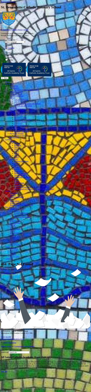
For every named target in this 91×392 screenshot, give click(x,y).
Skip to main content (8, 2)
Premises (13, 241)
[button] (6, 39)
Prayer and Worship (17, 133)
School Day (14, 243)
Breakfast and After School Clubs (21, 205)
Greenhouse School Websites (24, 346)
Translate (11, 48)
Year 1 (16, 147)
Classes (12, 141)
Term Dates (14, 251)
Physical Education (21, 173)
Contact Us (9, 259)
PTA (11, 199)
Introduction (14, 86)
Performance (14, 239)
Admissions (14, 209)
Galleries (13, 255)
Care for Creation (20, 122)
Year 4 (16, 153)
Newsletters (14, 249)
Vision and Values (16, 94)
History (16, 169)
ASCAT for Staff (20, 102)
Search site (4, 352)
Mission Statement (16, 92)
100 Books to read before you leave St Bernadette (31, 187)
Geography (18, 171)
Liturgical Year (19, 135)
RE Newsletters (19, 114)
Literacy (17, 163)
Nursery (17, 143)
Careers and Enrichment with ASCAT (27, 104)
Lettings (12, 237)
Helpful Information (17, 197)
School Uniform (15, 203)
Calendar (13, 253)
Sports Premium (15, 245)
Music (16, 179)
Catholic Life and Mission (19, 112)
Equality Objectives (17, 96)
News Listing (14, 257)
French (16, 181)
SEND (12, 231)
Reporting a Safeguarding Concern (26, 90)
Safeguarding (14, 88)
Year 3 (16, 151)
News (7, 247)
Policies (12, 225)
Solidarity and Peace (21, 131)
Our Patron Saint (20, 118)
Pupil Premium (15, 229)
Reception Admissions (22, 217)
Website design (6, 346)
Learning (8, 139)
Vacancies (13, 108)
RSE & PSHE (19, 183)
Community (18, 124)
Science (17, 167)
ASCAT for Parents (21, 100)
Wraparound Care (16, 233)
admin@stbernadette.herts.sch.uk (12, 339)
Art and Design (19, 175)
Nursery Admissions (21, 215)
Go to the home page (8, 273)
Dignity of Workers (21, 126)
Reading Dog (14, 137)
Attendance (14, 193)
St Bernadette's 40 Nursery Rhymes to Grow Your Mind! (34, 189)
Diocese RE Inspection (18, 110)
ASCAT (13, 98)
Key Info (8, 207)
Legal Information (10, 343)
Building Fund (15, 221)
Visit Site (4, 371)
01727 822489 (6, 337)
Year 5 (16, 155)
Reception (17, 145)
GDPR (12, 235)
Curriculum (14, 159)
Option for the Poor (21, 129)
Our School (9, 84)
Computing (18, 185)
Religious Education (21, 161)
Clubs (12, 219)
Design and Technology (22, 177)
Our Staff (13, 227)
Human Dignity (19, 127)
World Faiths (18, 116)
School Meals (14, 201)
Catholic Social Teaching (23, 120)
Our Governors (15, 223)
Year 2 (16, 149)
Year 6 (16, 157)
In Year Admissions (21, 213)
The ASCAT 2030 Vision (23, 106)
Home (7, 82)
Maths (16, 165)
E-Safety (13, 195)
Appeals (17, 211)
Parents (7, 191)
